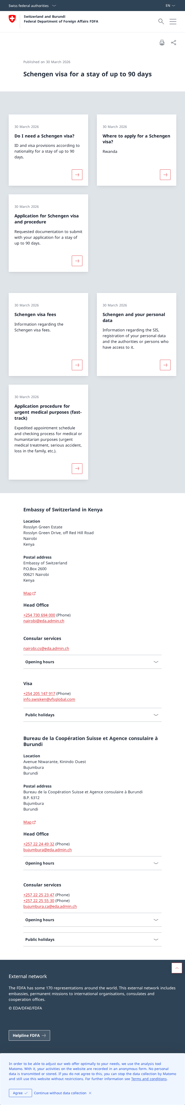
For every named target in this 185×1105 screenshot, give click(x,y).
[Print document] (162, 42)
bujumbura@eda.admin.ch (47, 849)
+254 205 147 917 (39, 693)
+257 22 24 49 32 (38, 844)
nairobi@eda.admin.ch (43, 620)
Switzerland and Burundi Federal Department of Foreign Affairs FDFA (61, 18)
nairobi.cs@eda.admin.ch (46, 648)
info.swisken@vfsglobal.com (49, 699)
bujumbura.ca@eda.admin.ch (50, 906)
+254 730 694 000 (39, 615)
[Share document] (173, 42)
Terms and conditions (149, 1078)
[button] (177, 968)
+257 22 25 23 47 (38, 894)
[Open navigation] (173, 21)
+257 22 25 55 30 (38, 900)
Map (27, 593)
